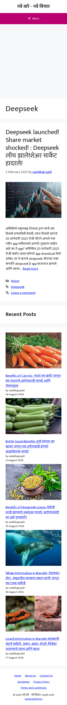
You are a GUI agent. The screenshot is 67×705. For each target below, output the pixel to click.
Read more (30, 269)
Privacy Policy (42, 682)
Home (15, 281)
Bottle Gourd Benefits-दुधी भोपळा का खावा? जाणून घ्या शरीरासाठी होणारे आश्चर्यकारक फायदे (30, 446)
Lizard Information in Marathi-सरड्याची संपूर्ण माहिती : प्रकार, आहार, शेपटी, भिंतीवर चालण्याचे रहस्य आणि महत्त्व (32, 644)
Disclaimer (23, 682)
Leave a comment (23, 293)
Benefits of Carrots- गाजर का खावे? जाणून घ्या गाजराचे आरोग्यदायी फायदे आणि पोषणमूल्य (33, 381)
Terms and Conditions (33, 687)
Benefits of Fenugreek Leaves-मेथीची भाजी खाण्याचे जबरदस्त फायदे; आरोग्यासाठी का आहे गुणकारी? (32, 512)
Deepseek (17, 287)
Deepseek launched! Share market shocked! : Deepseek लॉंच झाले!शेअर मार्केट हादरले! (32, 148)
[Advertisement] (33, 59)
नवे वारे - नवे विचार (33, 6)
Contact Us (46, 675)
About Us (30, 675)
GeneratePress (33, 699)
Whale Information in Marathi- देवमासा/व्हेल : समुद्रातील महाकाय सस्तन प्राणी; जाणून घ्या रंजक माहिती (33, 578)
